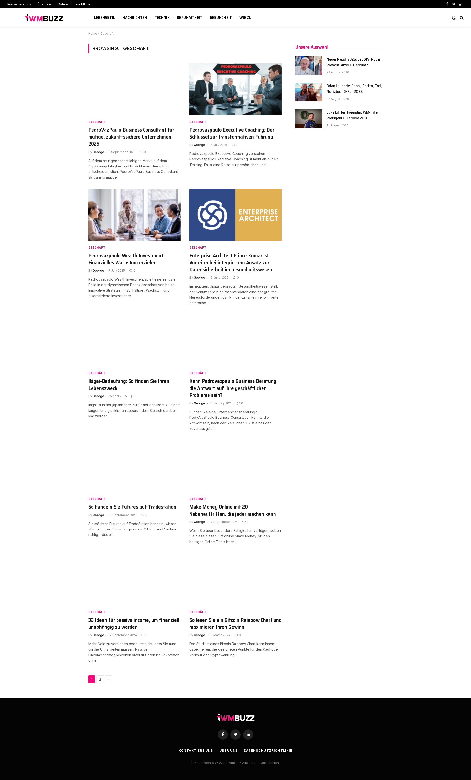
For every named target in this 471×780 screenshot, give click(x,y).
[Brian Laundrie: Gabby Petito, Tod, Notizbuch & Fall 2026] (308, 92)
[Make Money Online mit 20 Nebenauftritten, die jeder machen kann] (235, 466)
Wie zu (245, 17)
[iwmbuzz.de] (44, 18)
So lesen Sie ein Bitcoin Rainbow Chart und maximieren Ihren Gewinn (235, 624)
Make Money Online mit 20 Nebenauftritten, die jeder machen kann (232, 510)
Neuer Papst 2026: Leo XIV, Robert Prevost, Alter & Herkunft (354, 62)
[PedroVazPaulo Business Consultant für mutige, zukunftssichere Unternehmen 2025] (134, 89)
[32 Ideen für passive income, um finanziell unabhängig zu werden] (134, 579)
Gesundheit (221, 17)
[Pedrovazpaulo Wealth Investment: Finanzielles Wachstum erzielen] (134, 215)
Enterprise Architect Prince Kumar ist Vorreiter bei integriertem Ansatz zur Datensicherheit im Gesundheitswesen (230, 262)
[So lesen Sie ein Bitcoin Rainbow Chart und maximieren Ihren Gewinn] (235, 579)
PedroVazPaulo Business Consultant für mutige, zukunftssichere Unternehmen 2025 (131, 137)
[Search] (461, 17)
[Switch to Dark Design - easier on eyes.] (454, 18)
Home (92, 33)
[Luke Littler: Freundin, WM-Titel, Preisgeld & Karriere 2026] (308, 118)
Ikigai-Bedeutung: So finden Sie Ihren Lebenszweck (128, 385)
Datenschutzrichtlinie (74, 4)
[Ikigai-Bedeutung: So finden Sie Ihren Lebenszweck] (134, 341)
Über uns (45, 4)
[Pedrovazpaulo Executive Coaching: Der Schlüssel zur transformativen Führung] (235, 89)
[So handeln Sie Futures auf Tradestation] (134, 466)
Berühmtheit (190, 17)
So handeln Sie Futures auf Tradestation (132, 507)
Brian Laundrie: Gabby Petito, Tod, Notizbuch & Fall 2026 (354, 89)
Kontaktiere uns (19, 4)
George (98, 152)
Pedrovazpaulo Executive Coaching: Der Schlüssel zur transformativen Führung (231, 133)
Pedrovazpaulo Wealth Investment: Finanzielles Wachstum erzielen (126, 259)
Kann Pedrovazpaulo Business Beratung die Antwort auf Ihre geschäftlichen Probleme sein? (232, 388)
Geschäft (96, 121)
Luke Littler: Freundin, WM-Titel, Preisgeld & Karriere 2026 (353, 115)
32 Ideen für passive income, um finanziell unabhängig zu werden (133, 624)
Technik (162, 17)
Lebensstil (104, 17)
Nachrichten (134, 17)
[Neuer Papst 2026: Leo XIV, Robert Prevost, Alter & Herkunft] (308, 65)
